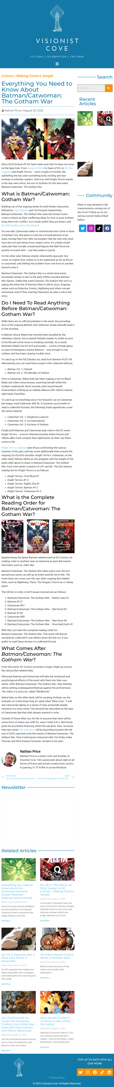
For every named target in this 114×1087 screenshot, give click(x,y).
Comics (7, 76)
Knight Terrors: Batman (13, 447)
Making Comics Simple (34, 76)
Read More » (6, 921)
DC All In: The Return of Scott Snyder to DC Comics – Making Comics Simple (57, 889)
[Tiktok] (99, 228)
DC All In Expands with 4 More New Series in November (18, 958)
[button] (57, 64)
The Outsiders (27, 729)
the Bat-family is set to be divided (20, 225)
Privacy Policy (57, 1077)
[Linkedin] (109, 1072)
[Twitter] (82, 228)
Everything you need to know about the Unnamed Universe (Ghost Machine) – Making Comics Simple (17, 891)
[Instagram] (91, 228)
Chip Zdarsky (21, 210)
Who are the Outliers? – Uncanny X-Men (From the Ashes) (56, 1021)
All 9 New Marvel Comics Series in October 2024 (56, 956)
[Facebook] (107, 228)
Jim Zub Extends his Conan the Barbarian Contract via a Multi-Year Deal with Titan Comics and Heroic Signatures (17, 1024)
